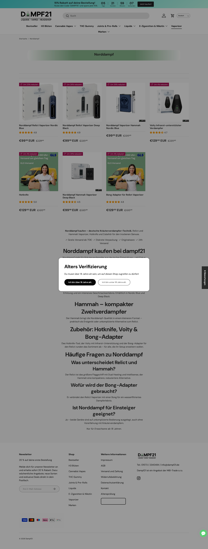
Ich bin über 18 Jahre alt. (80, 282)
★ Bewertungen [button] (205, 277)
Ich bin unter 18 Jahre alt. (114, 282)
